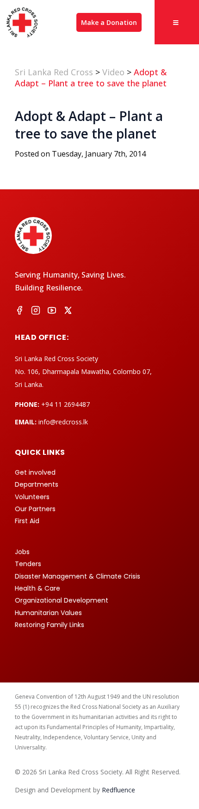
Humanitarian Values (48, 612)
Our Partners (35, 508)
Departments (36, 484)
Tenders (28, 563)
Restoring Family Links (49, 624)
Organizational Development (61, 600)
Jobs (22, 551)
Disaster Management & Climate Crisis (77, 576)
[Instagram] (35, 312)
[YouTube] (51, 312)
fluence (118, 789)
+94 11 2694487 (65, 404)
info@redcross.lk (63, 421)
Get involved (35, 472)
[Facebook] (19, 312)
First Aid (27, 520)
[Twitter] (68, 312)
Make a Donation (109, 22)
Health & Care (37, 588)
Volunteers (32, 496)
